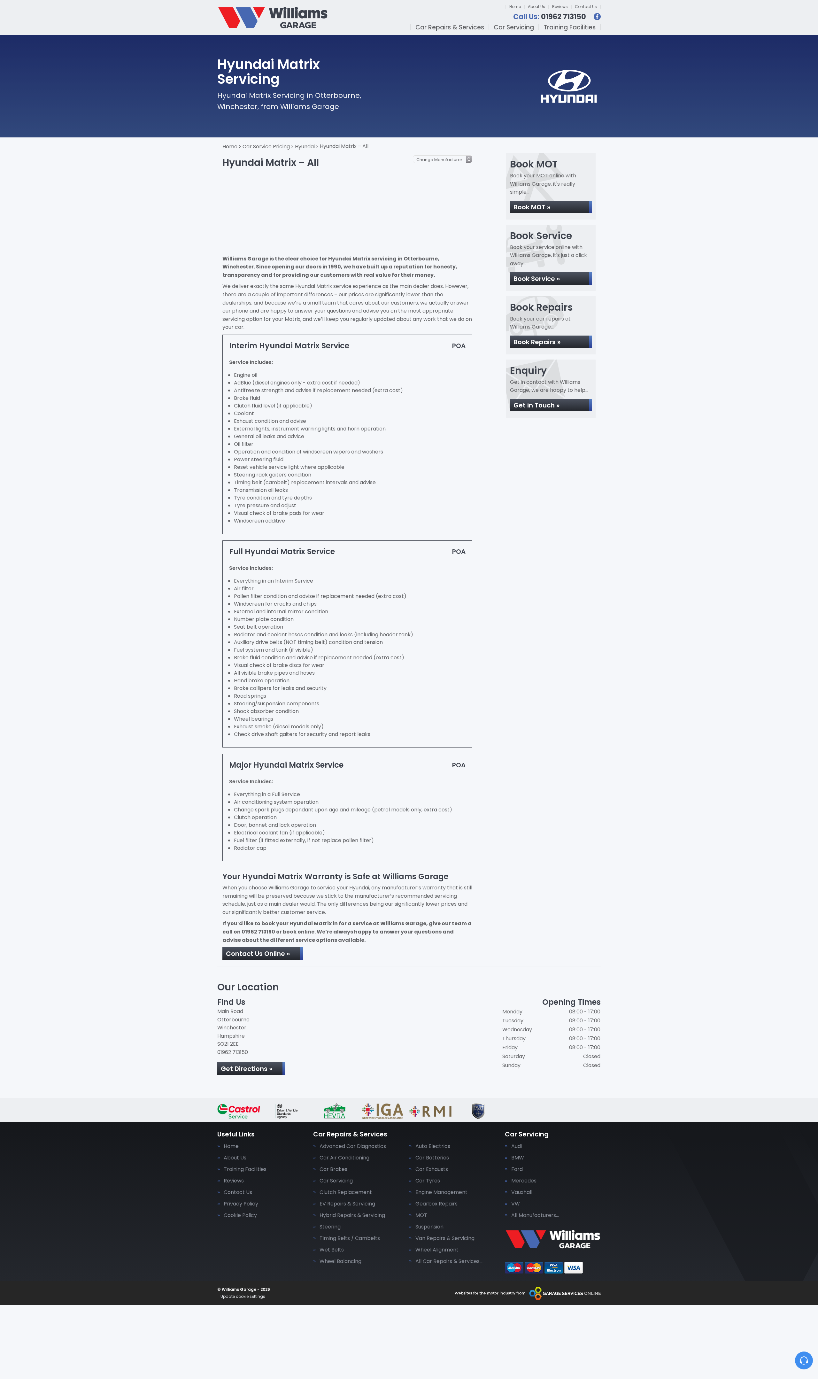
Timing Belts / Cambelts (350, 1238)
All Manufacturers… (535, 1215)
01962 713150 (549, 16)
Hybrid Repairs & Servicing (352, 1215)
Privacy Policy (241, 1203)
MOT (421, 1215)
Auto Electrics (432, 1146)
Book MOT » (531, 207)
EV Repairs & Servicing (347, 1203)
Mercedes (523, 1180)
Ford (517, 1169)
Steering (330, 1226)
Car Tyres (427, 1180)
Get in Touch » (536, 405)
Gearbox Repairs (436, 1203)
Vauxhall (521, 1192)
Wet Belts (332, 1249)
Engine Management (441, 1192)
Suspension (429, 1226)
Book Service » (536, 278)
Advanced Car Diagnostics (353, 1146)
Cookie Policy (240, 1215)
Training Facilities (570, 27)
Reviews (560, 6)
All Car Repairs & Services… (448, 1261)
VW (515, 1203)
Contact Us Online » (258, 953)
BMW (517, 1157)
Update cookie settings (242, 1296)
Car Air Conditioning (344, 1157)
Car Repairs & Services (449, 27)
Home (515, 6)
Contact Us (586, 6)
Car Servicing (514, 27)
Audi (516, 1146)
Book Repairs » (536, 341)
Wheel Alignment (437, 1249)
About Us (536, 6)
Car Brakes (333, 1169)
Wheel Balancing (340, 1261)
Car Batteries (432, 1157)
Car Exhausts (431, 1169)
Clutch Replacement (346, 1192)
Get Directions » (246, 1068)
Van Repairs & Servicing (445, 1238)
